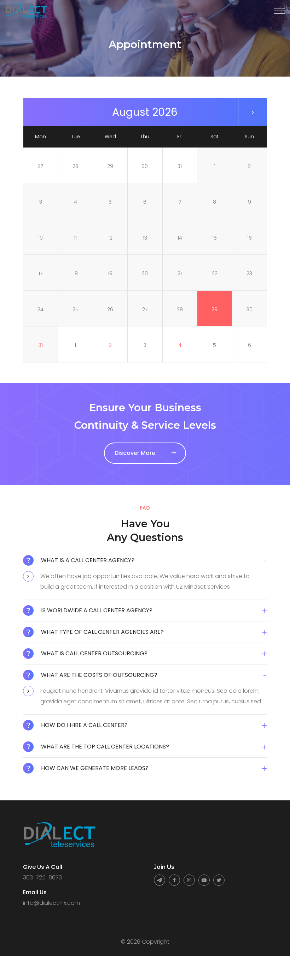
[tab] (145, 563)
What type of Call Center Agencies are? (102, 632)
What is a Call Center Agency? (87, 560)
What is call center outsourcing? (94, 653)
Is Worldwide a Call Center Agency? (96, 610)
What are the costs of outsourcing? (99, 675)
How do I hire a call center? (84, 725)
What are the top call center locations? (105, 746)
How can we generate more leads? (95, 768)
